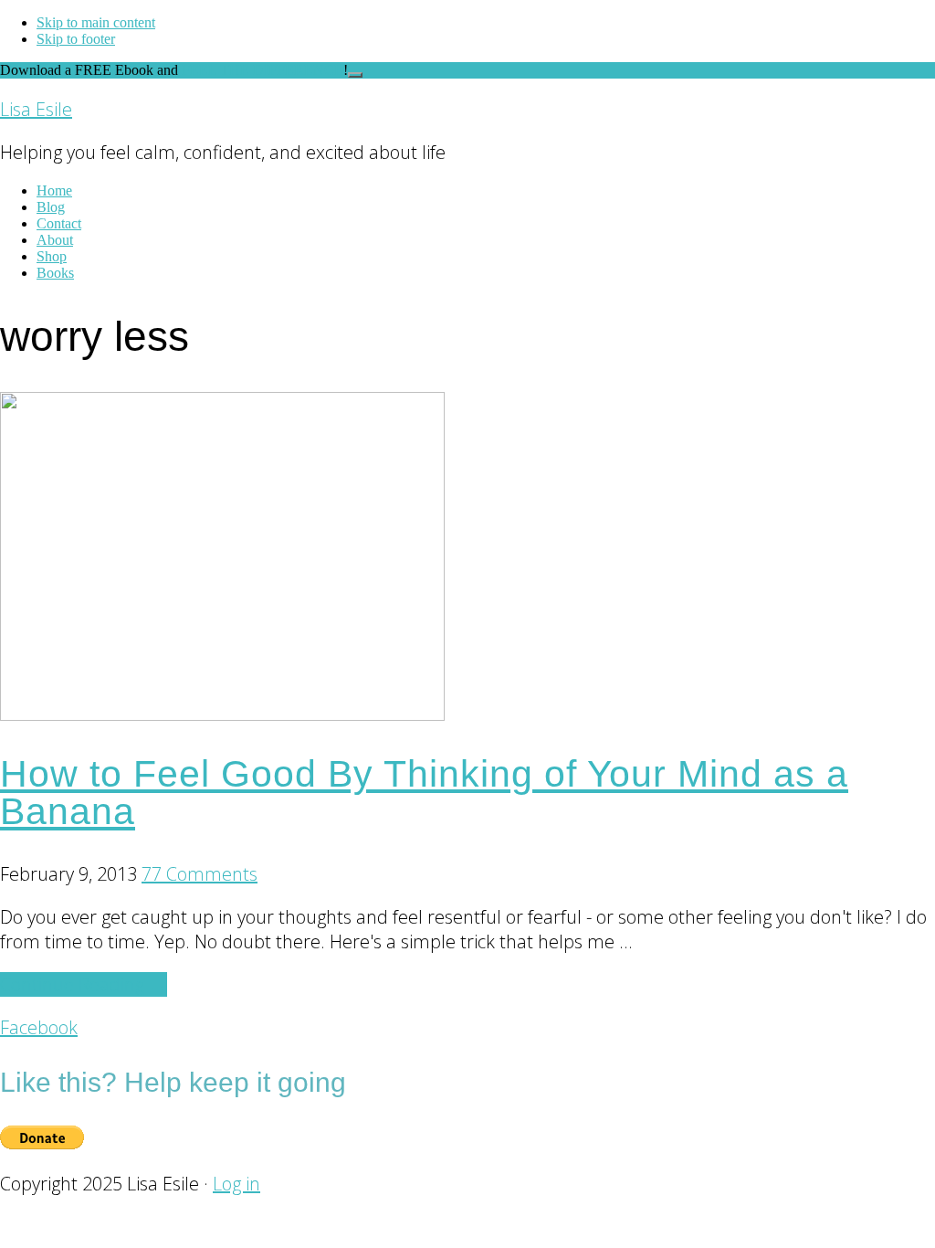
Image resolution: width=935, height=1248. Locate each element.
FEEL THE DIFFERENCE (262, 70)
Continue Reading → (83, 984)
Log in (236, 1183)
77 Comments (199, 874)
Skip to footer (76, 39)
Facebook (39, 1027)
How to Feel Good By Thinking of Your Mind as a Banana (424, 792)
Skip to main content (96, 22)
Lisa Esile (36, 109)
